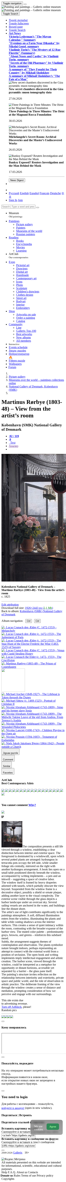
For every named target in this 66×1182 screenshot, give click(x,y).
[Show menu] (25, 4)
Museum (15, 215)
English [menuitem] (24, 193)
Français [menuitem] (44, 193)
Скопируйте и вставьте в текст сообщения (27, 1142)
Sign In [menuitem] (13, 200)
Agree (53, 1126)
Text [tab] (12, 442)
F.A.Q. (12, 1172)
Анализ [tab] (13, 445)
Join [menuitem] (20, 200)
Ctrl (28, 621)
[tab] (14, 436)
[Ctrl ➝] (33, 697)
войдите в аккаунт (12, 1108)
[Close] (37, 207)
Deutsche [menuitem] (55, 193)
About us (22, 1172)
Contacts (33, 1172)
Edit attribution (10, 604)
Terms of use (29, 1175)
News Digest (17, 180)
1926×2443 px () (39, 607)
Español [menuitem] (34, 193)
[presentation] (37, 449)
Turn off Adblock (11, 1006)
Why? (32, 805)
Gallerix (17, 1152)
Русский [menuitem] (14, 193)
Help (4, 1172)
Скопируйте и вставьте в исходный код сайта (29, 1131)
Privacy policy (45, 1175)
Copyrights (7, 1178)
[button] (18, 20)
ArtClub (18, 255)
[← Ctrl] (33, 666)
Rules (17, 1175)
